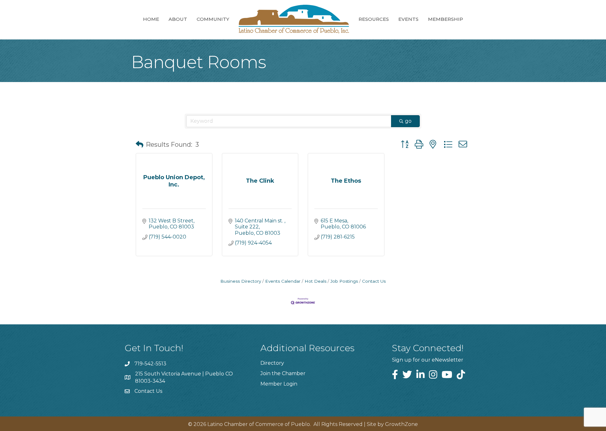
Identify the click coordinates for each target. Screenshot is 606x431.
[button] (139, 144)
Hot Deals (315, 281)
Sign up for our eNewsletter (427, 360)
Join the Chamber (283, 373)
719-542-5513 (150, 364)
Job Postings (344, 281)
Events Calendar (282, 281)
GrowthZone (401, 424)
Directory (272, 363)
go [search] (408, 121)
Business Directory (240, 281)
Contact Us (374, 281)
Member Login (278, 384)
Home (151, 19)
